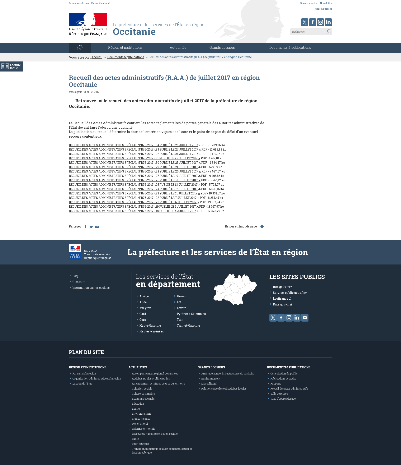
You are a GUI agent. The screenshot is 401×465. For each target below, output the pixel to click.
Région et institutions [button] (125, 47)
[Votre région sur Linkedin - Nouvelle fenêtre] (328, 22)
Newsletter (326, 3)
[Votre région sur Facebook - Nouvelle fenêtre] (312, 22)
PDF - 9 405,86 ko (147, 176)
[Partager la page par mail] (96, 226)
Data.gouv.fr (281, 304)
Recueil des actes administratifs (289, 388)
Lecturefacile (15, 66)
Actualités (178, 47)
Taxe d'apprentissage (283, 398)
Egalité (136, 408)
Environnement (141, 413)
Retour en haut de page (241, 226)
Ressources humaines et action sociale (155, 433)
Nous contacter (308, 3)
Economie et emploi (143, 398)
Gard (143, 314)
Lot (179, 302)
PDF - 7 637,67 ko (147, 171)
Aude (143, 302)
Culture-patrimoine (143, 393)
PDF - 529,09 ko (145, 167)
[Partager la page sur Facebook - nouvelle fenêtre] (85, 226)
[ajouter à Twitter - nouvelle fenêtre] (91, 226)
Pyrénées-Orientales (191, 314)
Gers (143, 320)
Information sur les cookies (91, 288)
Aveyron (145, 308)
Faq (75, 276)
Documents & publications (290, 47)
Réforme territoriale (143, 428)
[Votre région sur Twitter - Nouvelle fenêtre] (304, 22)
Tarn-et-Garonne (188, 325)
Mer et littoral (140, 423)
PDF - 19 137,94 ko (146, 202)
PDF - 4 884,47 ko (147, 163)
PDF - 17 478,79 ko (146, 211)
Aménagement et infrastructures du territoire (158, 383)
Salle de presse (323, 8)
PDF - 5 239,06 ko (147, 145)
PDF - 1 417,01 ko (146, 158)
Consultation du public (283, 373)
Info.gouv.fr (281, 287)
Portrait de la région (84, 373)
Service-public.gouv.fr (289, 293)
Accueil (96, 57)
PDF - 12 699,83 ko (147, 149)
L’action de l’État (82, 383)
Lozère (181, 308)
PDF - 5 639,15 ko (146, 189)
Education (138, 403)
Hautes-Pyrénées (152, 331)
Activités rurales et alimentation (151, 378)
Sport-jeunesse (140, 443)
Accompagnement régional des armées (155, 373)
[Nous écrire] (304, 318)
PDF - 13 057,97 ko (146, 206)
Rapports (275, 383)
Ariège (144, 296)
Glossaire (78, 282)
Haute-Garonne (150, 325)
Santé (135, 438)
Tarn (180, 320)
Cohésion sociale (142, 388)
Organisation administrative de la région (96, 378)
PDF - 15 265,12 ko (147, 180)
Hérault (182, 296)
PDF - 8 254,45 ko (146, 198)
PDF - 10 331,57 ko (147, 193)
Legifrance (281, 298)
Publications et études (283, 378)
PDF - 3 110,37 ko (146, 154)
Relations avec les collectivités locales (223, 388)
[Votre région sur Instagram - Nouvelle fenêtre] (320, 22)
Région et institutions (87, 367)
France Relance (141, 418)
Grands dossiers (222, 47)
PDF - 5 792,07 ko (146, 185)
